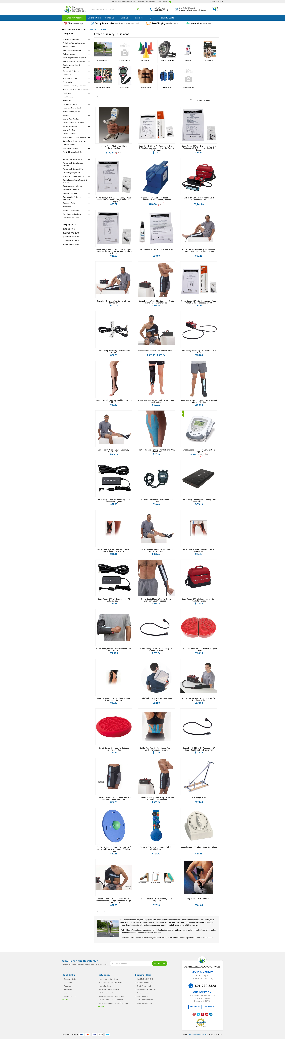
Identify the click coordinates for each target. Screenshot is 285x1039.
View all (65, 1000)
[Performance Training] (103, 75)
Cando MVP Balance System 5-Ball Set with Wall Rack (156, 848)
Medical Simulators (69, 134)
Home (64, 29)
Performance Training (103, 87)
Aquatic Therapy (69, 47)
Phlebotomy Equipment (71, 148)
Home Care (67, 100)
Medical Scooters (69, 130)
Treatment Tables (69, 203)
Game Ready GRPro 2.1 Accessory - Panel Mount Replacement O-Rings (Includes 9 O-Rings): (113, 200)
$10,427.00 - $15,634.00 (71, 237)
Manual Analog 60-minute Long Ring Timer (199, 847)
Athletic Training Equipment (97, 29)
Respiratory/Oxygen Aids (71, 173)
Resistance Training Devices (72, 159)
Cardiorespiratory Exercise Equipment (114, 1003)
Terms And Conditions (145, 1000)
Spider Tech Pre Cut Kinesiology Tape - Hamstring (199, 550)
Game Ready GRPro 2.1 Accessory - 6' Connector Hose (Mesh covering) (199, 749)
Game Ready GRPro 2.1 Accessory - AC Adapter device (114, 600)
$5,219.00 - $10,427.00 (71, 233)
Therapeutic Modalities (71, 190)
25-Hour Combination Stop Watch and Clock (156, 501)
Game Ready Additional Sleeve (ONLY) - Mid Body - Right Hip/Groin (114, 798)
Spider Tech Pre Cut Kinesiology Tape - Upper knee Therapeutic (113, 550)
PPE (64, 156)
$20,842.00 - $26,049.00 (71, 244)
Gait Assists (67, 93)
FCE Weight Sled (199, 798)
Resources (139, 18)
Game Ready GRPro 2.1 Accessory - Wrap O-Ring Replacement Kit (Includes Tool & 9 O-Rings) (114, 251)
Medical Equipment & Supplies (73, 123)
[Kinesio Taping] (210, 49)
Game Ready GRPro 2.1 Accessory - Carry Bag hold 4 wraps (198, 600)
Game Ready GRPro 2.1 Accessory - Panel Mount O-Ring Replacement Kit (198, 302)
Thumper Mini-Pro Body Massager (198, 899)
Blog (152, 18)
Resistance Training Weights (73, 169)
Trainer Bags (167, 87)
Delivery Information (144, 993)
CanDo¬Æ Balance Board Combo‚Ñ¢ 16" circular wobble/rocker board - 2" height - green (114, 849)
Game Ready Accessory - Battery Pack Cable (114, 351)
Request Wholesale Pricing (146, 989)
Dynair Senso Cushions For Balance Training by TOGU (114, 749)
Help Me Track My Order (145, 979)
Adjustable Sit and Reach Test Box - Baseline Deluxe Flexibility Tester (156, 199)
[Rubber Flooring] (188, 75)
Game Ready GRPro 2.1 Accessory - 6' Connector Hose (156, 650)
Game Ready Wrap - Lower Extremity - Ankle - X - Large (156, 550)
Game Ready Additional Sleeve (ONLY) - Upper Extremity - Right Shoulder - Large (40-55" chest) (113, 901)
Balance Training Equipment (73, 50)
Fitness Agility (68, 82)
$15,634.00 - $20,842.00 (71, 241)
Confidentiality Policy (144, 1003)
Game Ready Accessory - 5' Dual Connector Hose (198, 351)
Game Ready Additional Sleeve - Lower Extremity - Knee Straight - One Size (198, 250)
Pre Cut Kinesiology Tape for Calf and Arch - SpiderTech (156, 451)
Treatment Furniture (70, 193)
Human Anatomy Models (71, 111)
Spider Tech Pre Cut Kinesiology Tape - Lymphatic (156, 900)
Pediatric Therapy (69, 145)
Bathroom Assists (69, 54)
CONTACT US (209, 1007)
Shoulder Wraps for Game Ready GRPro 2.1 (156, 351)
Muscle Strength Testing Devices (74, 137)
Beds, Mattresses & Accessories (74, 61)
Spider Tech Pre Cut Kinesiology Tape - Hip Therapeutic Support (114, 699)
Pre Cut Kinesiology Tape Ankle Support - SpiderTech (114, 401)
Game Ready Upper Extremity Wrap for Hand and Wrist (199, 699)
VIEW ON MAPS (195, 1007)
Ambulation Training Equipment (74, 43)
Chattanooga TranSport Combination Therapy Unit (199, 451)
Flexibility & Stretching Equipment (74, 86)
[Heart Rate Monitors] (167, 49)
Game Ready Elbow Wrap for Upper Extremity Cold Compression (156, 600)
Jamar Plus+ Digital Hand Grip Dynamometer (114, 147)
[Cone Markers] (146, 49)
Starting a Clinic (94, 18)
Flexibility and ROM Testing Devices (75, 89)
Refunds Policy (142, 996)
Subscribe (160, 963)
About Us (125, 18)
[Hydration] (188, 49)
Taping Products (146, 87)
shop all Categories (75, 18)
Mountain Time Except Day (202, 979)
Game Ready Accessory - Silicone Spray (156, 249)
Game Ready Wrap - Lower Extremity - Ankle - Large (114, 451)
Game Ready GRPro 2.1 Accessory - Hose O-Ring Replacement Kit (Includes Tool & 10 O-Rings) (156, 148)
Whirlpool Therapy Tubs (71, 210)
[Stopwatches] (124, 75)
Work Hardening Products (72, 214)
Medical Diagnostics (70, 126)
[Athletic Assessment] (103, 49)
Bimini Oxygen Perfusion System (74, 58)
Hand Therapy (68, 97)
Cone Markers (145, 60)
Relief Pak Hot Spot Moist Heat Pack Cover (156, 699)
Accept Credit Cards (201, 1026)
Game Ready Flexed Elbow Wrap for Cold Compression (113, 650)
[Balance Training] (124, 49)
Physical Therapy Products (72, 152)
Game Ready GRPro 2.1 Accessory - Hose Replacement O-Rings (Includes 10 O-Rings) (198, 148)
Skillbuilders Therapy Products (73, 176)
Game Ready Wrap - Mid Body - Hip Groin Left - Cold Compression (156, 798)
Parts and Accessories (71, 218)
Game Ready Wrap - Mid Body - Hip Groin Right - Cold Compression (156, 302)
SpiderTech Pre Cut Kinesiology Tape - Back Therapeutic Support (156, 749)
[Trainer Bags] (167, 75)
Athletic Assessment (103, 60)
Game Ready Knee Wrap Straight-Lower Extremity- (114, 302)
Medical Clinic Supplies (71, 119)
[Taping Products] (146, 75)
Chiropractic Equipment (71, 71)
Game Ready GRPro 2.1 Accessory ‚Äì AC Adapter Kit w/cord (114, 501)
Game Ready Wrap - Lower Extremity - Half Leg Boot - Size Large (198, 401)
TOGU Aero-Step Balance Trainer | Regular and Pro (199, 650)
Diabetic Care (67, 75)
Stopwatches (124, 87)
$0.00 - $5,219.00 (69, 229)
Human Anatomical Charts (72, 108)
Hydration (188, 60)
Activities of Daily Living (71, 39)
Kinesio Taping (209, 60)
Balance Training (124, 60)
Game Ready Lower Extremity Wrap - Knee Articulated (156, 401)
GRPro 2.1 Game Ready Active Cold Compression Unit (199, 199)
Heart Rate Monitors (167, 60)
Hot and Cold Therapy (70, 104)
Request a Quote (167, 18)
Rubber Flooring (188, 87)
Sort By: (199, 100)
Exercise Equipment (70, 78)
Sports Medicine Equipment (77, 29)
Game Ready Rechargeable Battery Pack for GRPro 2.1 (199, 501)
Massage (66, 115)
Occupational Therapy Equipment (74, 141)
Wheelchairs (67, 207)
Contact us (110, 18)
